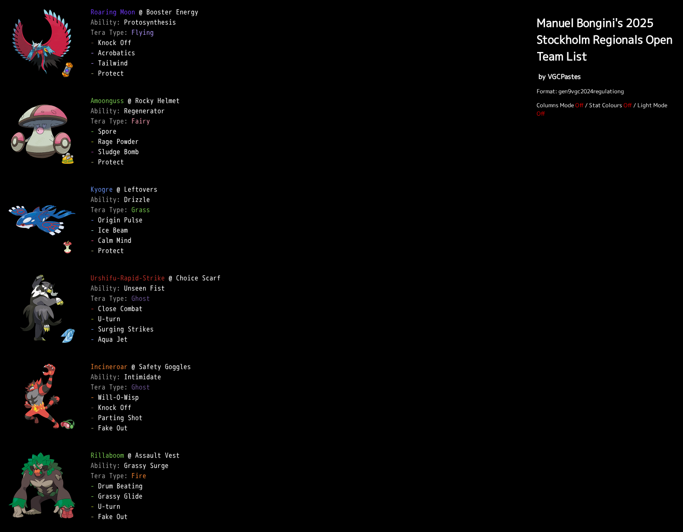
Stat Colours (605, 105)
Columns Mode (555, 105)
